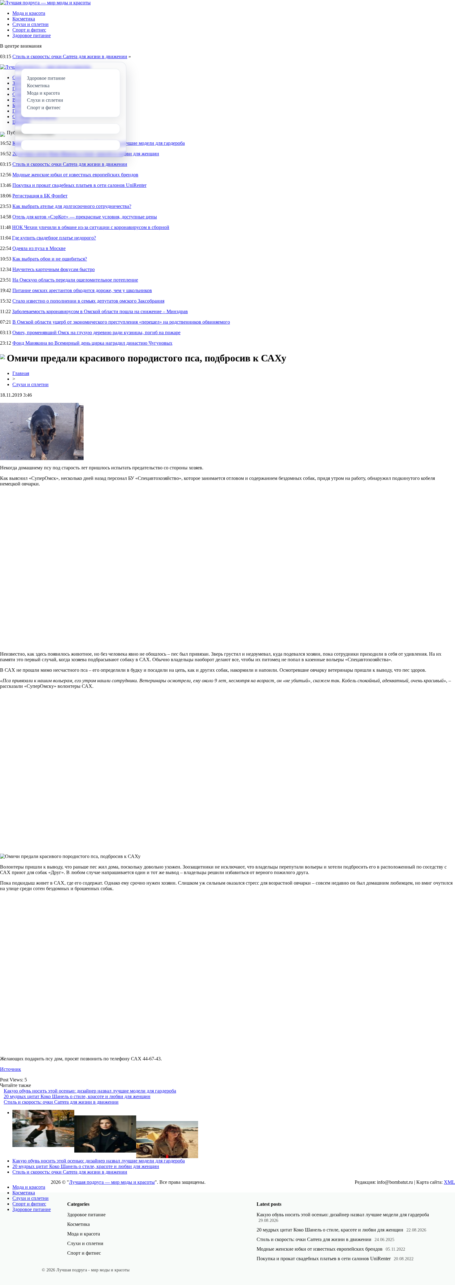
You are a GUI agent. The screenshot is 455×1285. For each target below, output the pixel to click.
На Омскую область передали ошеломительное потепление (75, 279)
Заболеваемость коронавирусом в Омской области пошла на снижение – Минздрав (100, 311)
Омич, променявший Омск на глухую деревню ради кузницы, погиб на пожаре (96, 332)
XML (449, 1182)
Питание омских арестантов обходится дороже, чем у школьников (82, 290)
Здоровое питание (31, 35)
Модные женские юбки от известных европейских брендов (75, 174)
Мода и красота (28, 13)
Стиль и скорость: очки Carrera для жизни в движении (69, 56)
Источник (10, 1069)
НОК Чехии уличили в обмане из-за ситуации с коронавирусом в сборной (90, 227)
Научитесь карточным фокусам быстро (53, 269)
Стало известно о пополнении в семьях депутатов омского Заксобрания (88, 301)
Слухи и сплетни (30, 24)
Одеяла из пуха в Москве (39, 248)
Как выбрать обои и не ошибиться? (49, 258)
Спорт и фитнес (29, 29)
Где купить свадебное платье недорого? (54, 237)
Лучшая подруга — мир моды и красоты (112, 1182)
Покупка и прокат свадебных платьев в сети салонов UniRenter (79, 185)
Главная (20, 373)
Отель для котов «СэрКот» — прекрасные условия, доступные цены (84, 216)
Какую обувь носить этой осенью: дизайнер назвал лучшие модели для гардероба (90, 1090)
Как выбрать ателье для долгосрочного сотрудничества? (71, 206)
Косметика (23, 18)
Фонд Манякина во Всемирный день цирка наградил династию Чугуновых (92, 343)
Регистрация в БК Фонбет (39, 195)
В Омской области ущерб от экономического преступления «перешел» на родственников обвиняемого (121, 322)
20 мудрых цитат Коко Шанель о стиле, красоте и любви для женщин (77, 1096)
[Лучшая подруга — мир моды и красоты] (45, 2)
